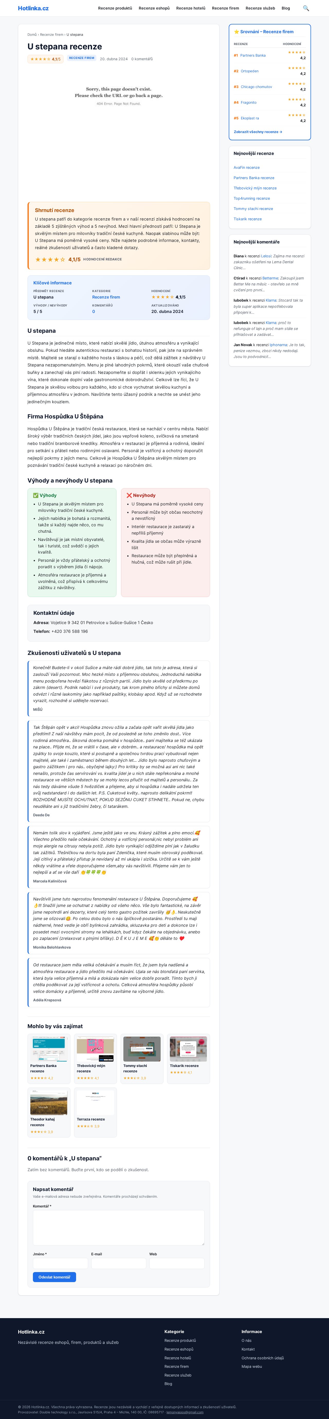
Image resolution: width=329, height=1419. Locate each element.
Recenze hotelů (190, 8)
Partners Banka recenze (254, 178)
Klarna (271, 300)
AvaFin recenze (247, 167)
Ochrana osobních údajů (263, 1358)
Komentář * (42, 1206)
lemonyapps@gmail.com (185, 1412)
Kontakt (248, 1349)
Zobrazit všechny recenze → (258, 132)
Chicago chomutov (256, 87)
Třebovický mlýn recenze (255, 188)
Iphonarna (278, 345)
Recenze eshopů (154, 8)
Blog (286, 8)
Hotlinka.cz (33, 8)
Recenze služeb (260, 8)
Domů (32, 34)
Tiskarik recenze (248, 219)
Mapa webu (252, 1366)
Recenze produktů (115, 8)
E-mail (96, 1254)
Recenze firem (225, 8)
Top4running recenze (252, 198)
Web (153, 1254)
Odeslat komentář (54, 1277)
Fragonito (249, 102)
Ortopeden (250, 71)
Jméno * (40, 1254)
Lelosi (266, 256)
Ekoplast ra (250, 118)
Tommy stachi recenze (253, 208)
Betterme (270, 278)
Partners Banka (253, 55)
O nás (247, 1340)
